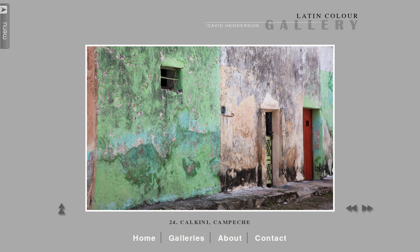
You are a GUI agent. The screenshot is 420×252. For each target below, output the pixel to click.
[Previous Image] (351, 212)
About (230, 237)
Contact (271, 237)
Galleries (187, 237)
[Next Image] (366, 212)
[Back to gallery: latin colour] (61, 216)
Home (144, 237)
